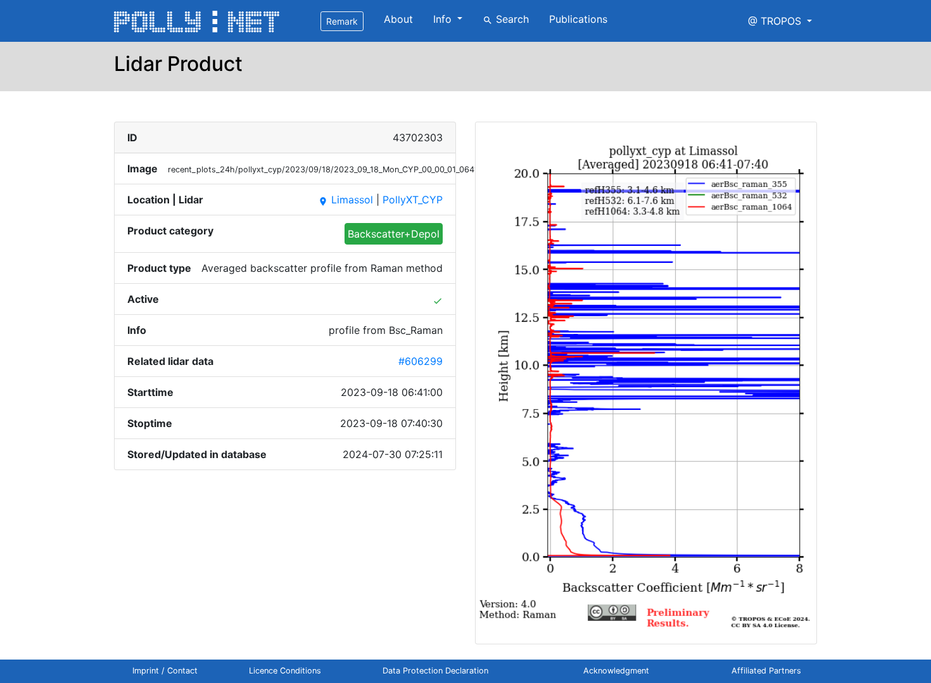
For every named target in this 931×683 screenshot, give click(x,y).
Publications (578, 19)
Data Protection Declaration (435, 670)
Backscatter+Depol (394, 233)
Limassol (345, 199)
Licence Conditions (285, 670)
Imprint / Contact (165, 670)
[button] (780, 21)
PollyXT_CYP (413, 199)
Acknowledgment (616, 670)
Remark (342, 21)
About (398, 19)
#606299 (420, 361)
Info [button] (444, 19)
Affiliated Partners (766, 670)
